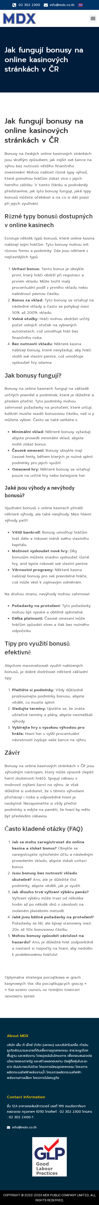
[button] (93, 18)
